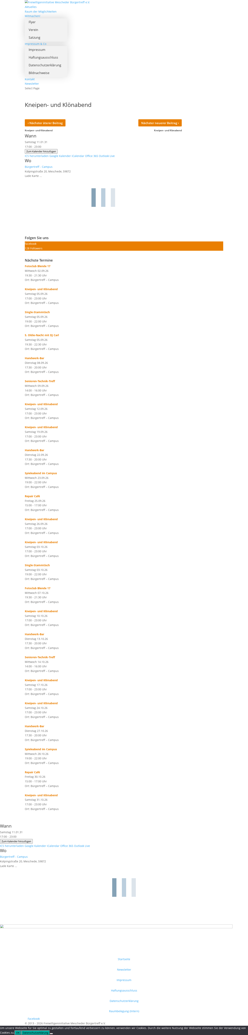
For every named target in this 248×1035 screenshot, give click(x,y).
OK (18, 1032)
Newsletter (32, 83)
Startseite (124, 959)
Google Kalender (60, 156)
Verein (33, 30)
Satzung (34, 37)
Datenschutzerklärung (45, 65)
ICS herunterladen (37, 156)
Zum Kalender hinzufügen (41, 151)
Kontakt (30, 79)
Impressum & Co (35, 44)
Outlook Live (107, 156)
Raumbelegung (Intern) (124, 1011)
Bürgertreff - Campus (39, 167)
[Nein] (51, 1033)
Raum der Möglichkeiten (41, 11)
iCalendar (78, 156)
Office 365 (91, 156)
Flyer (32, 22)
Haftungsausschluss (43, 57)
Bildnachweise (39, 73)
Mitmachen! (32, 16)
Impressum (37, 50)
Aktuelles (31, 7)
